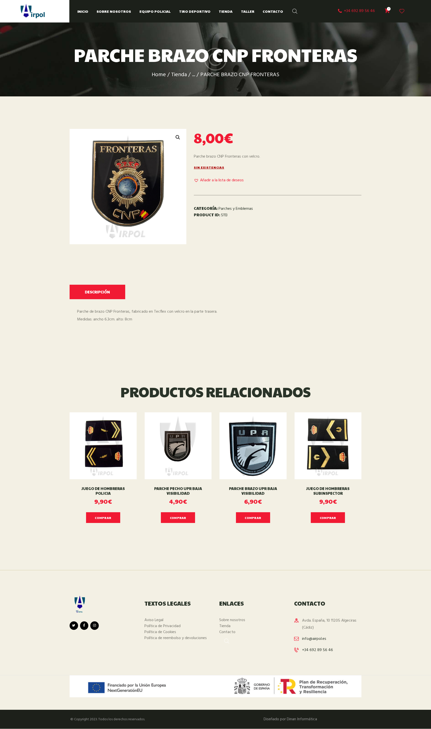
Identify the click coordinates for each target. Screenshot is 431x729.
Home (159, 74)
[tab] (97, 292)
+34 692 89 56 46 (317, 650)
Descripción (97, 291)
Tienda (179, 74)
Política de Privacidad (162, 626)
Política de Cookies (160, 632)
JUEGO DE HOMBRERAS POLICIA (103, 491)
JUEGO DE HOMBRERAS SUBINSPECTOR (327, 491)
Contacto (227, 632)
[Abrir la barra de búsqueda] (292, 10)
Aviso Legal (153, 620)
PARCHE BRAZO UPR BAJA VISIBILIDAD (253, 491)
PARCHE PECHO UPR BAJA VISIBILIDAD (178, 491)
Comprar (103, 518)
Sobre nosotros (232, 620)
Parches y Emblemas (235, 209)
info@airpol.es (314, 639)
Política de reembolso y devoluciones (175, 638)
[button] (219, 180)
